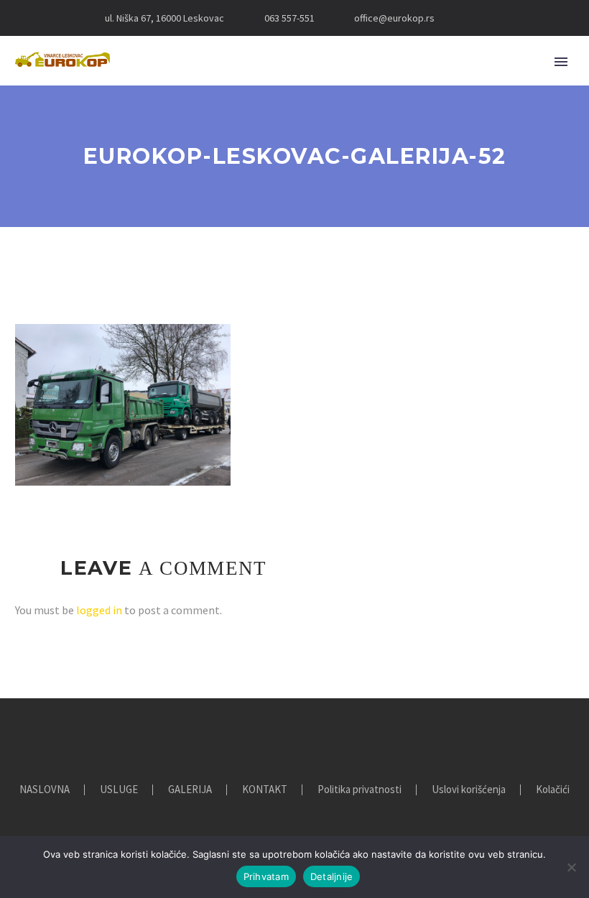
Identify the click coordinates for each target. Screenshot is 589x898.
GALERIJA (190, 789)
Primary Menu (561, 62)
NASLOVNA (44, 789)
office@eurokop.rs (394, 17)
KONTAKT (264, 789)
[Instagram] (492, 18)
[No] (571, 867)
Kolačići (553, 789)
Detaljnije (331, 876)
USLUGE (119, 789)
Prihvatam (266, 876)
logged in (99, 610)
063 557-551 (289, 17)
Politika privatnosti (359, 789)
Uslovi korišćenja (469, 789)
